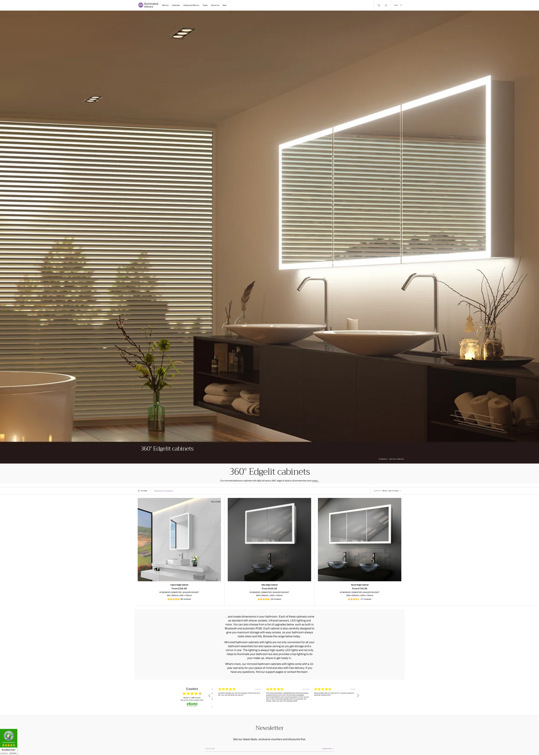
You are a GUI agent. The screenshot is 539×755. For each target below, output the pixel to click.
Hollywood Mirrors (191, 5)
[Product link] (179, 539)
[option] (236, 697)
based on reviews (192, 697)
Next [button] (358, 695)
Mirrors (165, 5)
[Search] (378, 5)
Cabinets (176, 5)
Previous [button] (209, 695)
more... (315, 480)
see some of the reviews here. (192, 700)
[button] (398, 5)
